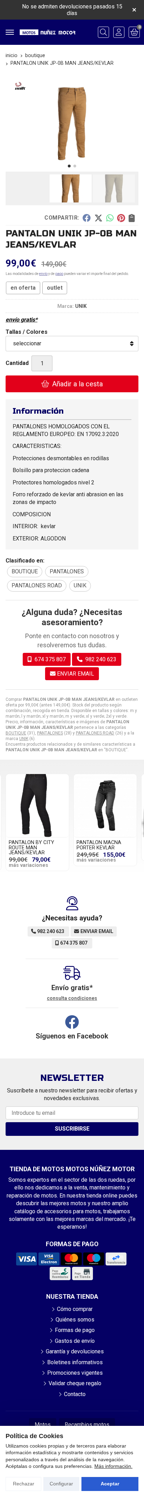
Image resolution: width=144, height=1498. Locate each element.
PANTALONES (50, 733)
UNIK (23, 738)
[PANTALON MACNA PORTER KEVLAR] (105, 805)
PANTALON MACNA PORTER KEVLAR (99, 845)
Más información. (113, 1466)
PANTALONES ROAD (95, 733)
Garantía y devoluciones (75, 1351)
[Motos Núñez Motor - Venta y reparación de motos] (47, 32)
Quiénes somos (75, 1319)
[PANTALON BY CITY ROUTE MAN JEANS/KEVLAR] (37, 805)
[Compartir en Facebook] (86, 217)
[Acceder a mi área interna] (118, 32)
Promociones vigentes (75, 1372)
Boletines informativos (75, 1362)
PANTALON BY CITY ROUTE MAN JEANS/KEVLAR (31, 848)
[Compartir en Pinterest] (121, 217)
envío (43, 274)
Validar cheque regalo (75, 1383)
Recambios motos (87, 1424)
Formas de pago (75, 1330)
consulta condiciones (72, 998)
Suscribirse (72, 1128)
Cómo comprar (75, 1309)
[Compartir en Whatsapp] (110, 217)
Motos (43, 1424)
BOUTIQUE (16, 733)
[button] (69, 166)
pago (59, 274)
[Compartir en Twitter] (98, 217)
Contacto (75, 1394)
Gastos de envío (75, 1341)
